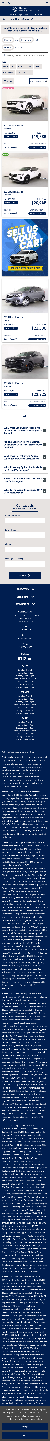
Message (14, 558)
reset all (18, 47)
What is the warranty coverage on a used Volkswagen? (23, 491)
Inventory (23, 589)
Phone (8, 544)
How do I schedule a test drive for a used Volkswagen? (23, 480)
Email (12, 530)
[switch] (47, 3)
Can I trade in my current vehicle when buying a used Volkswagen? (21, 457)
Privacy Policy (34, 1419)
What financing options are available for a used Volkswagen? (23, 468)
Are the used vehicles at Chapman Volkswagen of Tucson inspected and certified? (23, 444)
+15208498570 (25, 629)
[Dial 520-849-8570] (9, 3)
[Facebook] (20, 659)
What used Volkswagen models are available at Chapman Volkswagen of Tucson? (23, 430)
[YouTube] (29, 659)
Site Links (23, 597)
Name (12, 515)
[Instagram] (25, 659)
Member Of (23, 604)
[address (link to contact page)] (3, 3)
